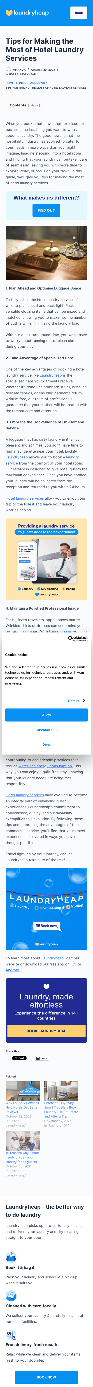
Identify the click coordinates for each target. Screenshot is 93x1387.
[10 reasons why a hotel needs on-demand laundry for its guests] (23, 1141)
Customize (43, 730)
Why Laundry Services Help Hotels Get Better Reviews (22, 1107)
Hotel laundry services (25, 498)
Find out (46, 210)
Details (73, 700)
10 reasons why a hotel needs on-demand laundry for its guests (23, 1157)
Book (79, 13)
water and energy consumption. (46, 766)
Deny (46, 744)
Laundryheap (51, 375)
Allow (46, 715)
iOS (74, 964)
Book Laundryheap (46, 1031)
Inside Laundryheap (21, 74)
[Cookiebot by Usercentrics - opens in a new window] (68, 639)
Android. (13, 970)
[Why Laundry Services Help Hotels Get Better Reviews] (23, 1091)
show (34, 105)
